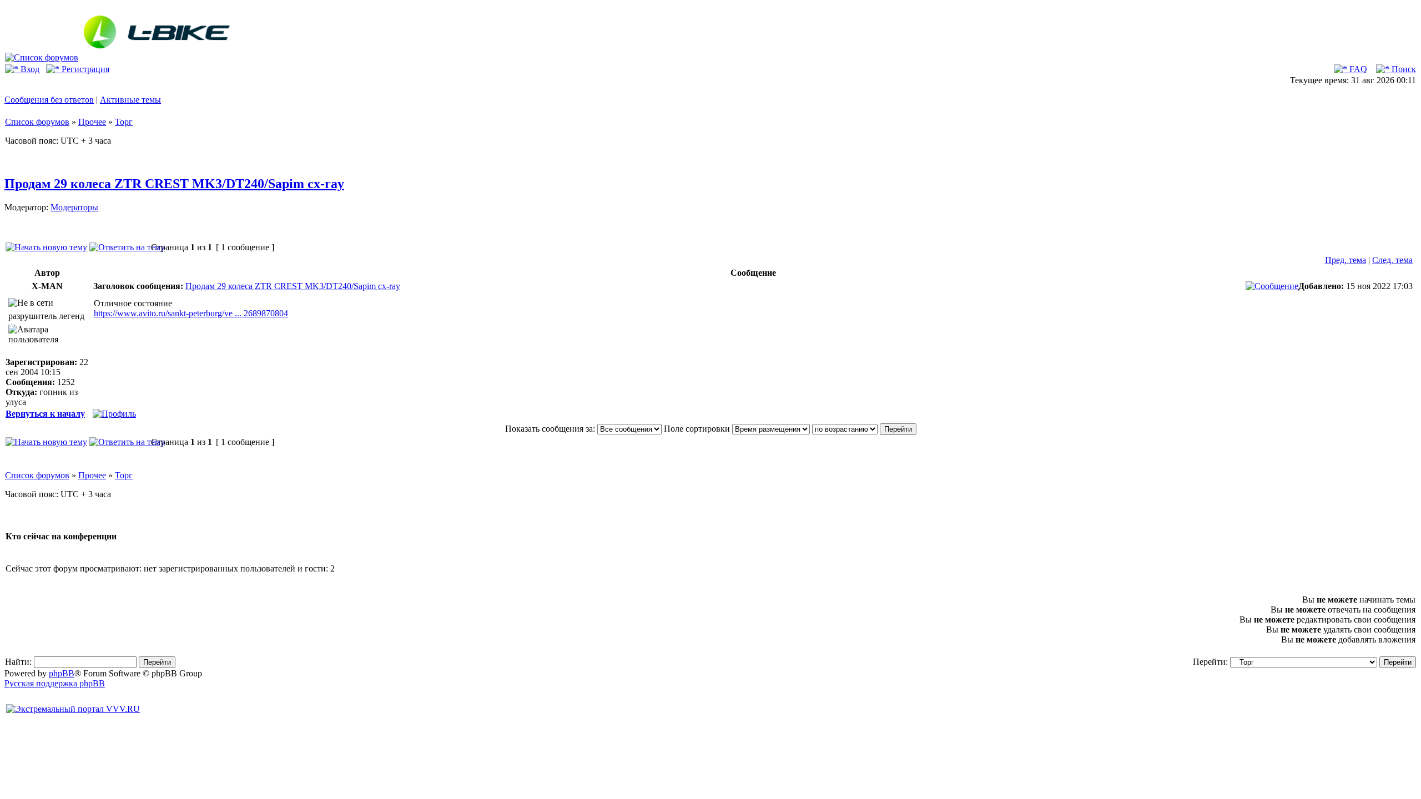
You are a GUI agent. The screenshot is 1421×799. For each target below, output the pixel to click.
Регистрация (84, 69)
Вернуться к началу (45, 413)
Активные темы (130, 99)
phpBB (61, 673)
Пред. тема (1345, 260)
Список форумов (37, 122)
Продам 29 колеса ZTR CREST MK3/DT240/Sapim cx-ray (174, 183)
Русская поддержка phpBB (54, 683)
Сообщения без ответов (49, 99)
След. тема (1392, 260)
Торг (124, 122)
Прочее (92, 122)
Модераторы (74, 207)
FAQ (1357, 69)
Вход (28, 69)
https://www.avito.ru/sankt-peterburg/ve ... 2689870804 (191, 313)
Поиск (1402, 69)
